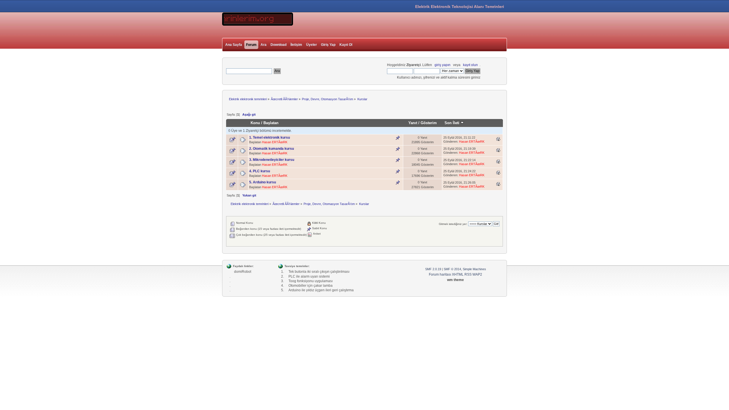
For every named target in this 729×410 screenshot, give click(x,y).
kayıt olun (470, 65)
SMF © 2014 (452, 269)
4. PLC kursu (259, 171)
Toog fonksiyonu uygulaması (310, 281)
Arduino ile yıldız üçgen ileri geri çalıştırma (321, 290)
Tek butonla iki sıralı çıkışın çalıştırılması (318, 272)
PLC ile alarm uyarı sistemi (309, 276)
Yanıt (412, 123)
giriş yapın (442, 65)
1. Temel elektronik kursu (269, 138)
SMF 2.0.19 (433, 269)
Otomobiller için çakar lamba (310, 286)
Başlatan (271, 123)
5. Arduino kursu (262, 182)
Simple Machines (474, 269)
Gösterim (429, 123)
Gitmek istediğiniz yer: (453, 224)
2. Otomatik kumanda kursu (271, 149)
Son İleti (452, 123)
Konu (255, 123)
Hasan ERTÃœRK (274, 142)
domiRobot (242, 272)
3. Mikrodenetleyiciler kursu (271, 160)
